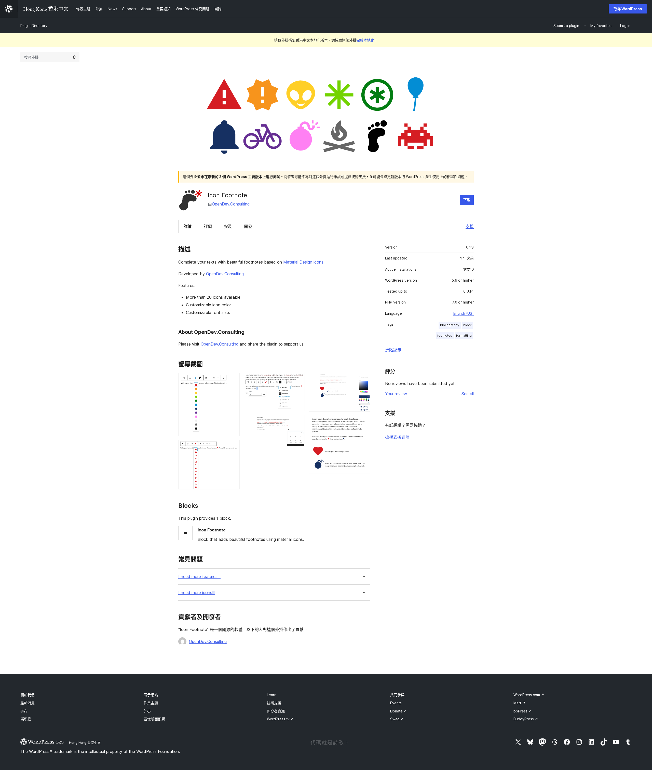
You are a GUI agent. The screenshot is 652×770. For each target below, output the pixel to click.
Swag (397, 719)
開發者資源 (276, 711)
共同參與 (397, 695)
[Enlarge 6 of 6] (363, 422)
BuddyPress (525, 719)
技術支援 (274, 703)
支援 (470, 226)
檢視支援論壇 (397, 436)
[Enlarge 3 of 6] (298, 379)
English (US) (463, 313)
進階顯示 (393, 349)
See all (467, 393)
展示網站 (151, 695)
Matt (519, 703)
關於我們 (27, 695)
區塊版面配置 (154, 719)
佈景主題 (151, 703)
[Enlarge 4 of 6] (298, 421)
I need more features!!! (199, 576)
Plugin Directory (33, 25)
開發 (248, 226)
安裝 (228, 226)
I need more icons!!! (196, 592)
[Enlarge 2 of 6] (232, 446)
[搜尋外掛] (74, 57)
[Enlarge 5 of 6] (363, 379)
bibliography (449, 325)
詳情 (188, 226)
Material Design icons (303, 262)
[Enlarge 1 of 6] (232, 379)
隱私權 (25, 719)
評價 (208, 226)
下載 (466, 200)
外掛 (147, 711)
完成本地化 (365, 40)
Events (396, 703)
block (467, 325)
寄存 (24, 711)
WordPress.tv (280, 719)
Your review (396, 393)
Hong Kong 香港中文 (85, 742)
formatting (464, 335)
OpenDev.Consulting (231, 204)
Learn (271, 695)
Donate (398, 711)
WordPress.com (528, 695)
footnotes (444, 335)
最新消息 (27, 703)
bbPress (522, 711)
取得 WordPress (628, 9)
